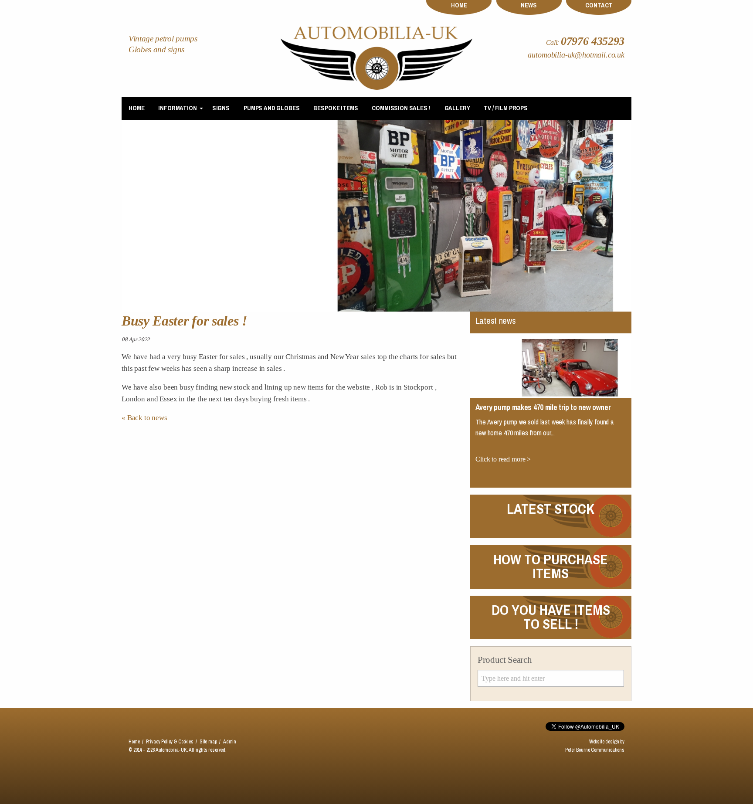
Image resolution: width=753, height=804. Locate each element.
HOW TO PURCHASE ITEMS (550, 566)
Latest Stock (550, 509)
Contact (599, 5)
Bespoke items (335, 108)
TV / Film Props (506, 108)
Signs (221, 108)
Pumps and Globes (271, 108)
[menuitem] (136, 108)
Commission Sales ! (401, 108)
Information (177, 108)
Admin (229, 742)
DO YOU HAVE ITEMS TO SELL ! (551, 617)
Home (459, 5)
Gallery (457, 108)
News (529, 5)
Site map (208, 742)
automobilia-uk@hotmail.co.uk (576, 55)
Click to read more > (503, 399)
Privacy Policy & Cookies (169, 742)
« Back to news (144, 417)
